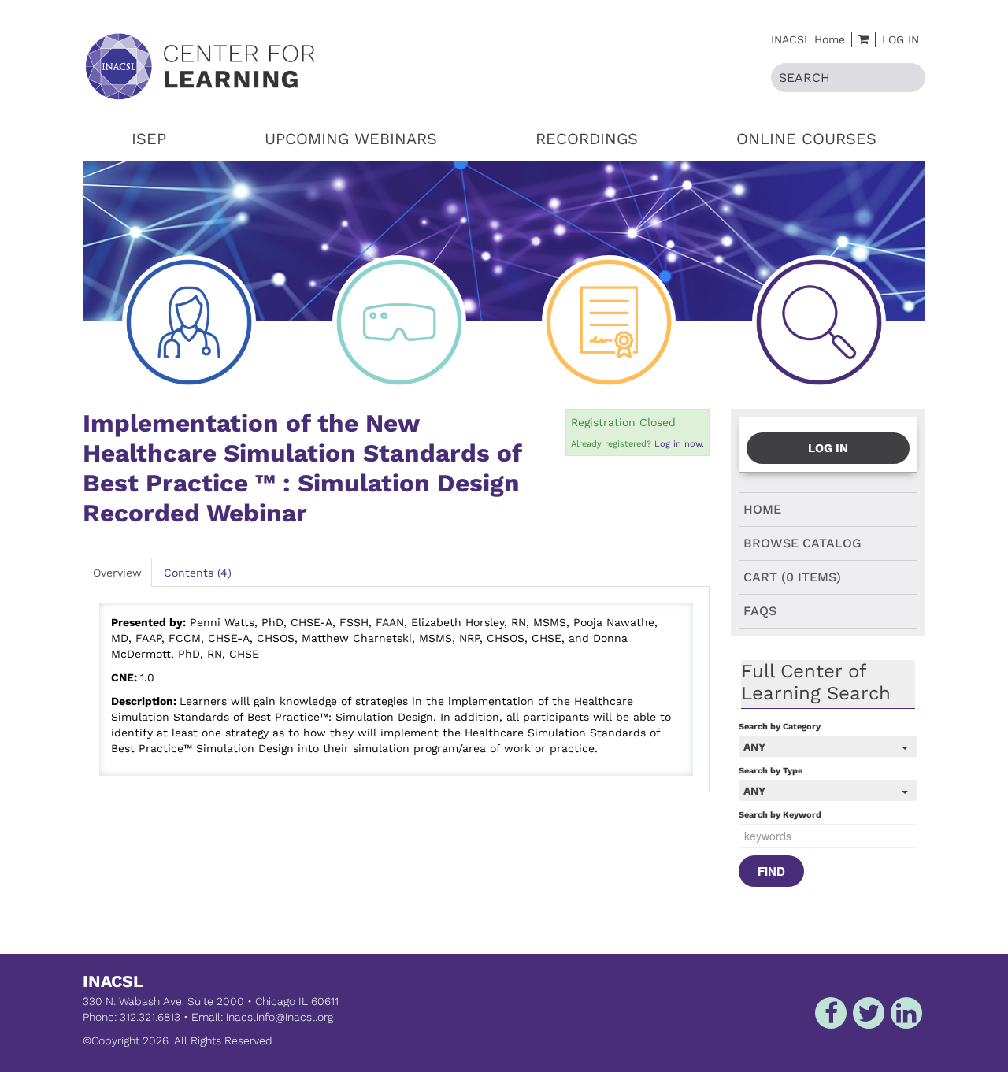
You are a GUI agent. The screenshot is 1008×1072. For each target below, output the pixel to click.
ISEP (149, 138)
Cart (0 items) (792, 576)
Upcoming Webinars (351, 138)
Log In (900, 39)
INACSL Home (808, 39)
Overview (117, 572)
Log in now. (679, 444)
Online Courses (806, 138)
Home (762, 509)
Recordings (587, 138)
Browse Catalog (802, 543)
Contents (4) (198, 572)
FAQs (759, 610)
